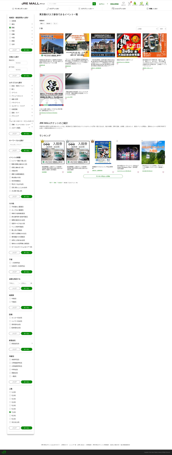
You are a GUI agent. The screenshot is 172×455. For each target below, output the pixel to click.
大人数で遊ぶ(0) (17, 191)
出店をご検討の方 (114, 445)
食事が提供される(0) (18, 220)
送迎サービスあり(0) (18, 223)
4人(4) (14, 402)
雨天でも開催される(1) (19, 233)
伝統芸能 (14, 109)
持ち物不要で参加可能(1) (20, 217)
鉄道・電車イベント (18, 86)
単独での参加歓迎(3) (18, 213)
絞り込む (26, 50)
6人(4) (14, 409)
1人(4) (14, 392)
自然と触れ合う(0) (17, 167)
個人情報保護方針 (125, 445)
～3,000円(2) (16, 263)
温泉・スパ (15, 112)
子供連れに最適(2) (17, 206)
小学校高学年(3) (17, 366)
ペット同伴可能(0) (17, 227)
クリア (15, 50)
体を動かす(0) (16, 177)
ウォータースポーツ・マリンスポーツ (21, 121)
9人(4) (14, 419)
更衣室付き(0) (16, 324)
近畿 (13, 34)
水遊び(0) (15, 171)
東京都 (60, 182)
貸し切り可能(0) (17, 230)
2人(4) (14, 395)
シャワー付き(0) (17, 321)
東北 (13, 24)
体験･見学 (15, 99)
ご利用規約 (88, 445)
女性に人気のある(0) (18, 240)
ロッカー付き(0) (17, 317)
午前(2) (14, 298)
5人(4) (14, 405)
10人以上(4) (15, 422)
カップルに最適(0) (17, 210)
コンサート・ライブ (18, 106)
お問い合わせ (80, 445)
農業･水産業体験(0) (18, 174)
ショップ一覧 (72, 445)
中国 (13, 37)
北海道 (14, 21)
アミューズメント (17, 96)
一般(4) (14, 376)
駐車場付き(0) (16, 328)
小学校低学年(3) (17, 363)
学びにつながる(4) (17, 184)
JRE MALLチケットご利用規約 (101, 445)
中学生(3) (15, 369)
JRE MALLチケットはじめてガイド (50, 445)
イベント (14, 92)
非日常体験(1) (16, 181)
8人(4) (14, 415)
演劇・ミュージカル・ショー (21, 124)
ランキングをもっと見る (103, 176)
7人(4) (14, 412)
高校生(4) (15, 373)
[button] (163, 157)
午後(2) (14, 302)
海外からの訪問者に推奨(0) (20, 243)
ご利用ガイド (64, 445)
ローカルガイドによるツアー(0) (22, 247)
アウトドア (15, 116)
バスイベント (16, 102)
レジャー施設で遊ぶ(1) (19, 160)
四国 (13, 41)
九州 (13, 44)
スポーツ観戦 (16, 128)
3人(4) (14, 399)
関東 (13, 27)
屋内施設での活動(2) (18, 237)
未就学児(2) (15, 359)
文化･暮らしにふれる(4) (19, 187)
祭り (13, 89)
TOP (50, 182)
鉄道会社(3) (15, 343)
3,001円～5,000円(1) (18, 266)
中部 (13, 31)
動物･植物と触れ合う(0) (19, 164)
